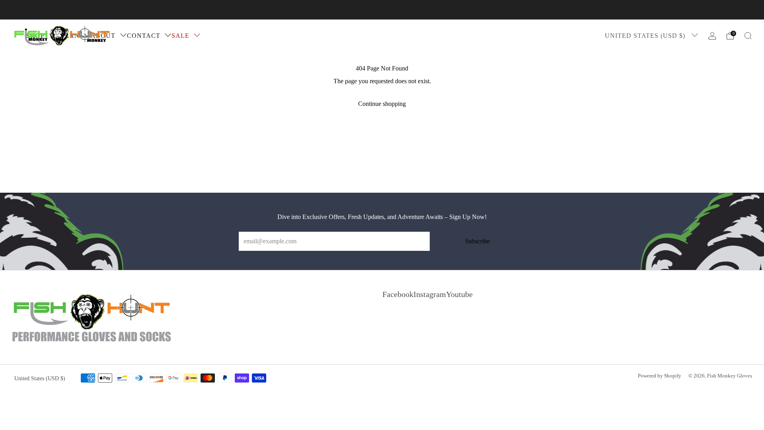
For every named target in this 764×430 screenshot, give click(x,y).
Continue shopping (382, 103)
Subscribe (477, 241)
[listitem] (382, 10)
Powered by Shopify (659, 376)
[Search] (748, 36)
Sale (180, 35)
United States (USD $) (646, 35)
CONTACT (143, 35)
